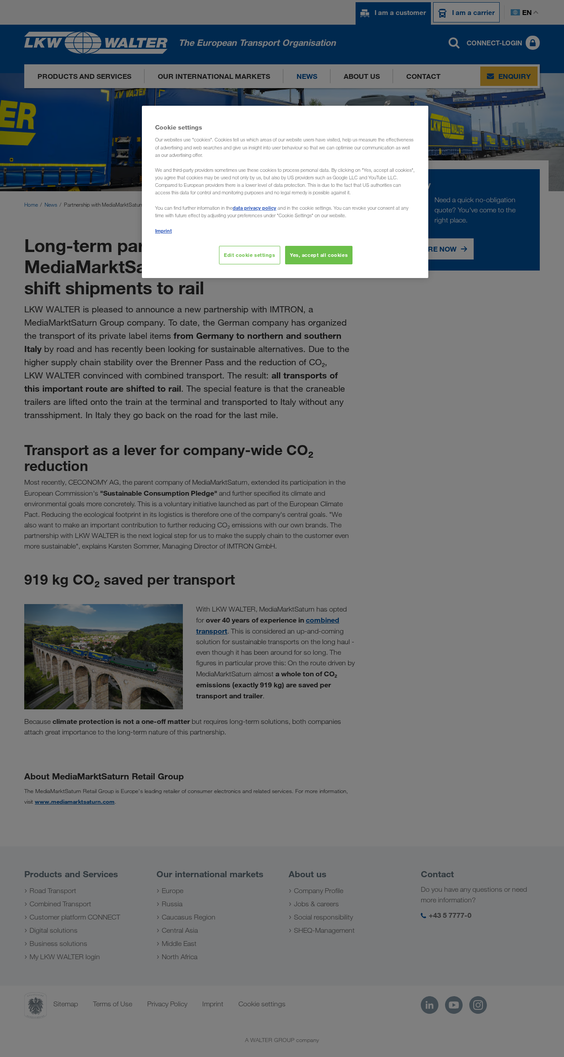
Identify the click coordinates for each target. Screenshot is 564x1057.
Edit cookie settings (249, 255)
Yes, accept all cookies (319, 255)
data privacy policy (254, 207)
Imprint (163, 230)
